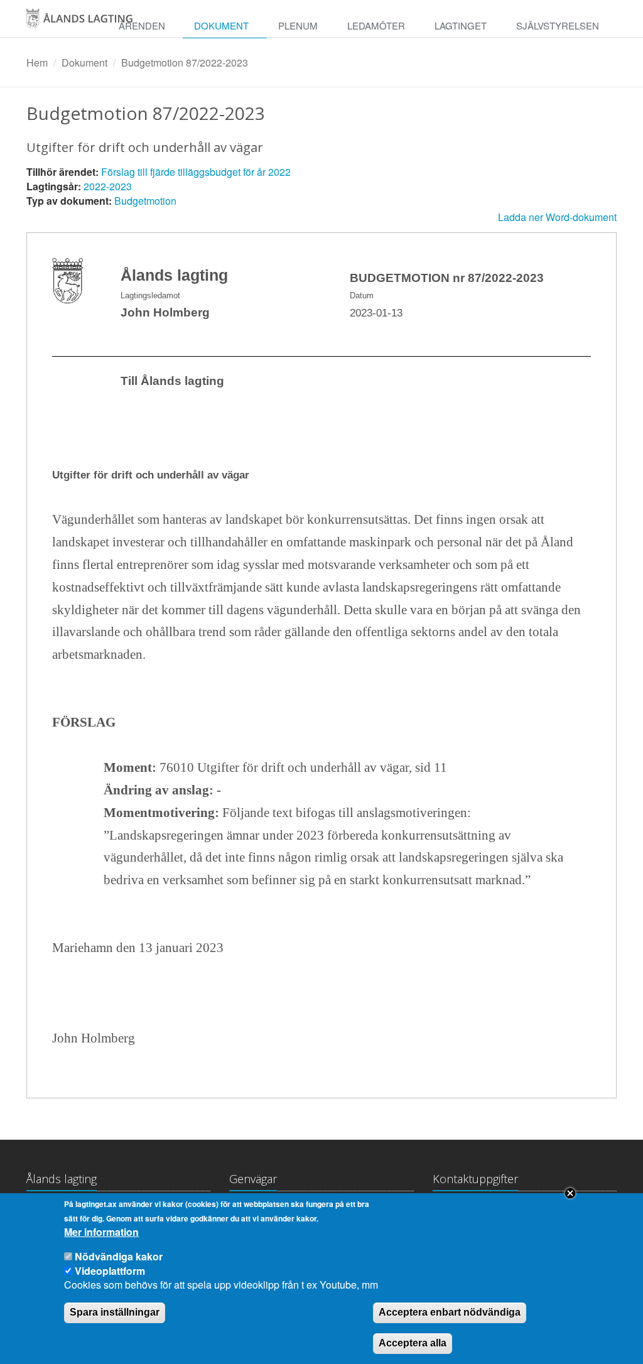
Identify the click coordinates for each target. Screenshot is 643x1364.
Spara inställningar (114, 1312)
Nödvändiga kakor (119, 1256)
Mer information (101, 1232)
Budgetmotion (145, 200)
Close (570, 1193)
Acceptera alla (412, 1343)
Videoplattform (110, 1271)
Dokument (221, 25)
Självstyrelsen (557, 25)
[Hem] (81, 23)
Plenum (298, 25)
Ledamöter (376, 25)
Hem (37, 62)
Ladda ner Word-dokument (557, 217)
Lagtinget (461, 25)
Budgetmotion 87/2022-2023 (184, 62)
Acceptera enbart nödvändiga (450, 1312)
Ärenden (142, 25)
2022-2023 (108, 186)
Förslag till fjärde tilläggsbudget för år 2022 (196, 172)
